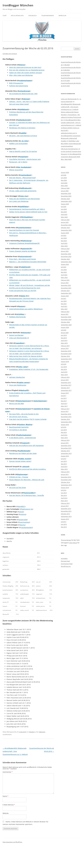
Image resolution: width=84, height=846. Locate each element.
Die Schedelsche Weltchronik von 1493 (23, 94)
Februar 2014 (65, 503)
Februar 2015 (65, 472)
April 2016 (64, 435)
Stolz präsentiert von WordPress (12, 842)
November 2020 (66, 319)
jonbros (23, 514)
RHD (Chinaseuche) (16, 83)
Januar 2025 (64, 222)
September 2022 (66, 262)
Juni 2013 (64, 524)
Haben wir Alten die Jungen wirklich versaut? (25, 73)
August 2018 (65, 361)
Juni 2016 (64, 430)
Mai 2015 (64, 464)
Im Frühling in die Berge (18, 430)
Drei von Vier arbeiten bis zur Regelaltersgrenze (26, 70)
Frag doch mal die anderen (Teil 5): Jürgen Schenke (27, 419)
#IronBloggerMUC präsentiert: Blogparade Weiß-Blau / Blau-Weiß (71, 156)
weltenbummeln (24, 120)
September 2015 (66, 453)
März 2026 (64, 186)
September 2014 (66, 485)
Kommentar (8, 772)
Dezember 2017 (66, 383)
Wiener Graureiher (16, 170)
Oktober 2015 (65, 451)
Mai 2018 (64, 369)
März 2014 (64, 501)
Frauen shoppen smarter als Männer (22, 251)
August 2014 (65, 488)
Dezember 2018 (66, 351)
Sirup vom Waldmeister (17, 385)
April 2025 (64, 214)
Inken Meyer (73, 543)
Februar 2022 (65, 280)
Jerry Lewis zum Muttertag (18, 201)
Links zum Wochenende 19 (19, 338)
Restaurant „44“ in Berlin (18, 162)
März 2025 (64, 217)
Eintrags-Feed (65, 561)
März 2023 (64, 246)
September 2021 (66, 293)
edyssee (26, 99)
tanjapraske (22, 520)
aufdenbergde (24, 451)
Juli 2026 (63, 175)
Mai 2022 (64, 272)
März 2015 (64, 469)
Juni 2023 (64, 238)
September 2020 (66, 325)
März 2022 (64, 277)
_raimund (25, 466)
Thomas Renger (66, 540)
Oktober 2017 (65, 388)
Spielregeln (32, 16)
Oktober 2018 (65, 356)
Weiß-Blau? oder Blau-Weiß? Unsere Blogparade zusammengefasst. (71, 143)
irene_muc (24, 196)
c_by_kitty (24, 141)
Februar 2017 (65, 409)
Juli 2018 (63, 364)
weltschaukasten (24, 435)
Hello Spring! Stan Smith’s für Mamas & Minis (25, 356)
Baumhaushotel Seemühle (19, 427)
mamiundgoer (25, 175)
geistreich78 (26, 248)
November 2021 (66, 288)
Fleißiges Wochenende (17, 317)
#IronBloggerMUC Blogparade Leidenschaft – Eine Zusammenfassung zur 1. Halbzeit (71, 122)
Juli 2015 (63, 459)
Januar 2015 (64, 474)
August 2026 (65, 172)
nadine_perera (23, 382)
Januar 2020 (64, 333)
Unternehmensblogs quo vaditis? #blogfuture (26, 309)
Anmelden (64, 558)
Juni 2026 (64, 178)
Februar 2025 (65, 220)
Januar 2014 (64, 506)
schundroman (24, 91)
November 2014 (66, 480)
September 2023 (66, 230)
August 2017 (65, 393)
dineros (22, 65)
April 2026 (64, 183)
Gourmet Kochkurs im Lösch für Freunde (24, 230)
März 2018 (64, 375)
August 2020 (65, 327)
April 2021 (64, 306)
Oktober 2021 (65, 291)
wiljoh (21, 512)
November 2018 (66, 354)
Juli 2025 (63, 207)
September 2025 (66, 201)
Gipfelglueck (23, 109)
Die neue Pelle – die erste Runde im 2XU (24, 414)
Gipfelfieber (23, 206)
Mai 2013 (64, 527)
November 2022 (66, 256)
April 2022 (64, 275)
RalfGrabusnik (25, 188)
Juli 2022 (63, 267)
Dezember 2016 (66, 414)
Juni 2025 (64, 209)
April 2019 (64, 340)
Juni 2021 (64, 301)
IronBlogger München (18, 5)
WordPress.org (66, 566)
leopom (22, 306)
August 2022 (65, 264)
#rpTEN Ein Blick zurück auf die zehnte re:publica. (27, 469)
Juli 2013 (63, 522)
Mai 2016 (64, 432)
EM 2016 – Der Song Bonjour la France (23, 136)
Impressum (62, 16)
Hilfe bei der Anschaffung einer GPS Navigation (26, 445)
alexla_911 (24, 296)
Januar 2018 (64, 380)
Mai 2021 (64, 304)
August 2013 (65, 519)
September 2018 (66, 359)
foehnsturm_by (27, 509)
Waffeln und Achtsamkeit (18, 143)
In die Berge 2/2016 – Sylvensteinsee (22, 438)
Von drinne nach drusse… (18, 417)
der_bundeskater (24, 167)
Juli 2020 (63, 330)
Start (5, 16)
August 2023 (65, 233)
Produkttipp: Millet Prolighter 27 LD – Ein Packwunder (28, 369)
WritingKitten (27, 217)
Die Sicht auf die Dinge (17, 487)
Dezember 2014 (66, 477)
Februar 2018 (65, 377)
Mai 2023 (64, 241)
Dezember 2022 (66, 254)
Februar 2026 (65, 188)
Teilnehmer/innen (47, 16)
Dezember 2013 (66, 509)
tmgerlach (23, 157)
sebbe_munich (25, 459)
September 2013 (66, 516)
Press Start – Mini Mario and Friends (22, 259)
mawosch (25, 443)
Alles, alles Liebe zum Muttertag (21, 75)
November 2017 (66, 385)
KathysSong (26, 241)
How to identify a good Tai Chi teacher (23, 151)
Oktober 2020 (65, 322)
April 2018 (64, 372)
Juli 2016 (63, 427)
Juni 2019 (64, 335)
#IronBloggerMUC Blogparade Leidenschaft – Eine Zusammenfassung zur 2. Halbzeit (15, 751)
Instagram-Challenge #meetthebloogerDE (24, 243)
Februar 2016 (65, 440)
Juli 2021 (63, 298)
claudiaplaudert (26, 527)
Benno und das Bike (16, 403)
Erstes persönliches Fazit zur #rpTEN (22, 291)
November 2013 (66, 511)
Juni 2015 (64, 461)
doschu (22, 525)
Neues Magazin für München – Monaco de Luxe (26, 480)
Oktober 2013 (65, 514)
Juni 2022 (64, 270)
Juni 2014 (64, 493)
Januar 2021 (64, 314)
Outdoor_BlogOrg (25, 424)
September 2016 (66, 422)
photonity (26, 333)
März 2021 (64, 309)
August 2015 (65, 456)
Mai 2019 (64, 338)
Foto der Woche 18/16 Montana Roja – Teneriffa (26, 495)
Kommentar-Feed (66, 564)
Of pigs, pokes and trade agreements (22, 191)
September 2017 (66, 390)
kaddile (23, 133)
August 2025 (65, 204)
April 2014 (64, 498)
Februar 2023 (65, 249)
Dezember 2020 (66, 317)
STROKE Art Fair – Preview (18, 477)
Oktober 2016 (65, 419)
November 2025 (66, 196)
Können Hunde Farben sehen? (20, 461)
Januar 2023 (64, 251)
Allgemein (42, 732)
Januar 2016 (64, 443)
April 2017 (64, 404)
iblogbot (32, 732)
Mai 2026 (64, 180)
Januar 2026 (64, 191)
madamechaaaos (25, 80)
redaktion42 (25, 267)
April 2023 (64, 243)
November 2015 (66, 448)
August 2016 (65, 425)
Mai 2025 (64, 212)
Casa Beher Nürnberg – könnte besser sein (25, 159)
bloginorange (22, 474)
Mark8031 (21, 506)
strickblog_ (20, 314)
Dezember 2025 (66, 193)
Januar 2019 (64, 348)
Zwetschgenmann (24, 401)
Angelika (63, 141)
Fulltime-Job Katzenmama (18, 86)
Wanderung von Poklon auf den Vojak (23, 453)
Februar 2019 (65, 346)
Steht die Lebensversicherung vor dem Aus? (25, 67)
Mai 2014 (64, 495)
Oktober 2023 (65, 228)
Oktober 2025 (65, 199)
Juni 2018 (64, 367)
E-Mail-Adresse (9, 805)
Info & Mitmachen (17, 16)
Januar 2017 (64, 411)
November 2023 (66, 225)
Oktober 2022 (65, 259)
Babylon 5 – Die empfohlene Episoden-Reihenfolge (27, 262)
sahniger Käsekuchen (17, 377)
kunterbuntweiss (24, 227)
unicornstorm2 (25, 256)
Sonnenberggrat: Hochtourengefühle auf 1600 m (27, 209)
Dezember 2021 (66, 285)
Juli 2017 (63, 396)
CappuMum (19, 343)
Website (6, 813)
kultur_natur (22, 367)
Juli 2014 (63, 490)
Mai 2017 (64, 401)
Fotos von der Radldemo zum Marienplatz (24, 199)
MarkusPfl (24, 390)
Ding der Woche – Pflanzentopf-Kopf (22, 178)
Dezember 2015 (66, 446)
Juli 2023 (63, 235)
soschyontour (25, 522)
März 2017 (64, 406)
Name (5, 796)
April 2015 (64, 467)
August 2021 (65, 296)
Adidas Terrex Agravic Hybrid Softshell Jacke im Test (28, 212)
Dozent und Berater (16, 335)
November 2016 (66, 417)
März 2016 (64, 438)
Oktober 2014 (65, 482)
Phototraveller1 (29, 493)
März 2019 (64, 343)
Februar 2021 (65, 312)
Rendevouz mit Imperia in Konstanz (22, 128)
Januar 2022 (64, 283)
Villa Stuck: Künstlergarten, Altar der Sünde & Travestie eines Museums (71, 151)
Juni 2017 (64, 398)
